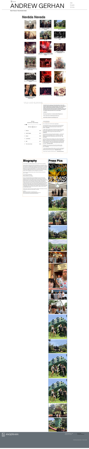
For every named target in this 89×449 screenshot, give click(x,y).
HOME (71, 2)
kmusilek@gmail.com (54, 117)
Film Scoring (72, 7)
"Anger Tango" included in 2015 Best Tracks (49, 151)
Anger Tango (56, 123)
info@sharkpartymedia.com (54, 115)
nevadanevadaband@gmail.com (36, 192)
